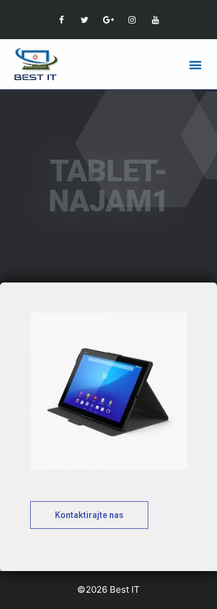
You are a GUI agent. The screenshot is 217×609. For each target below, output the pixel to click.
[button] (195, 64)
